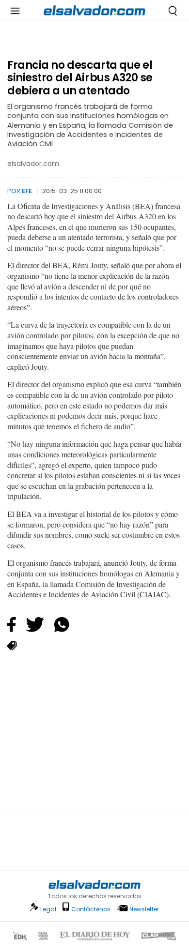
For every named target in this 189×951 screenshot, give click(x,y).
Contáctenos (90, 909)
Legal (48, 909)
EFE (27, 191)
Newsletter (144, 909)
